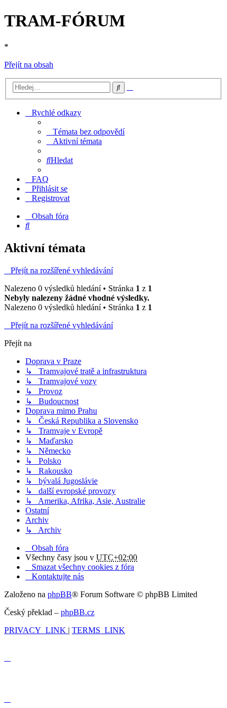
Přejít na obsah (28, 64)
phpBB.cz (77, 612)
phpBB (60, 594)
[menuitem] (85, 131)
